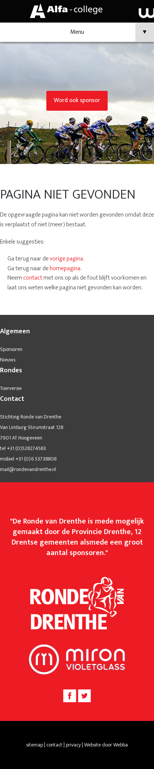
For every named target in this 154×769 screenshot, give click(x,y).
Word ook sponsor (77, 100)
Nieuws (7, 359)
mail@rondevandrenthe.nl (28, 469)
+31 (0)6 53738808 (35, 458)
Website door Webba (106, 744)
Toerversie (11, 388)
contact (32, 278)
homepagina (65, 268)
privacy (73, 744)
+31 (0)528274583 (26, 448)
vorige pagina (66, 259)
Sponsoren (11, 349)
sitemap (34, 744)
